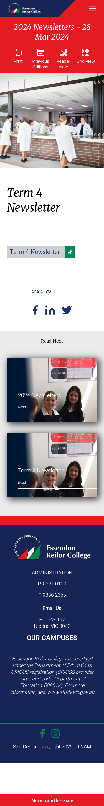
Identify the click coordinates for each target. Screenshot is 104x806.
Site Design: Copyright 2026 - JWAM (52, 746)
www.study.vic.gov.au (70, 692)
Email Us (52, 608)
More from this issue (52, 800)
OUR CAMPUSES (52, 638)
